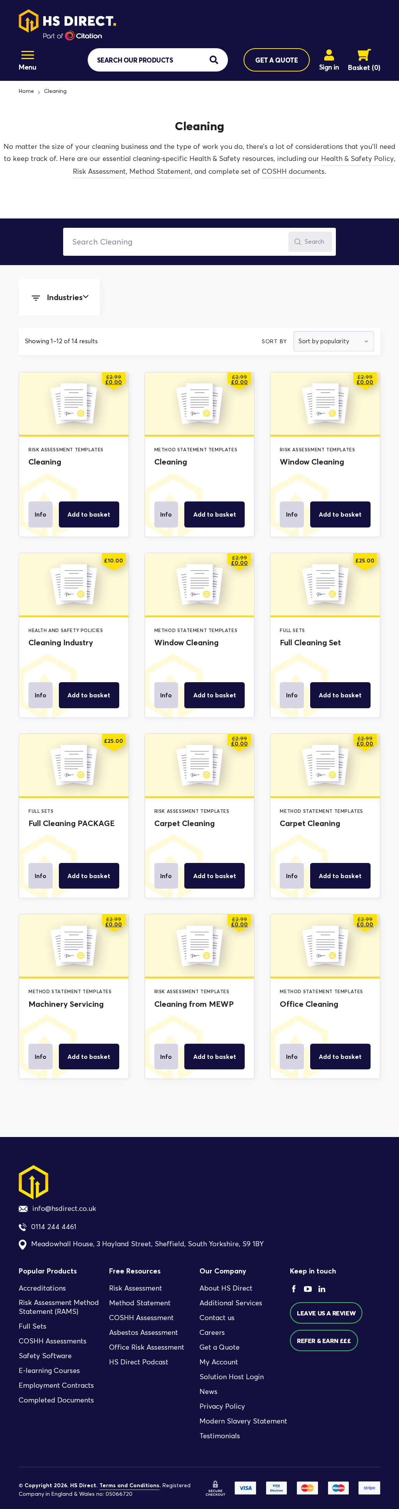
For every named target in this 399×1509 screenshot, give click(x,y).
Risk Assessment (99, 171)
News (208, 1392)
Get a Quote (220, 1347)
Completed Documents (56, 1400)
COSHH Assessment (141, 1318)
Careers (212, 1333)
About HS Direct (226, 1288)
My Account (219, 1362)
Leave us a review (326, 1313)
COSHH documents (293, 171)
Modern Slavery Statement (243, 1421)
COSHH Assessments (53, 1341)
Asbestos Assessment (143, 1333)
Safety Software (45, 1356)
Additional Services (231, 1303)
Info (40, 514)
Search (314, 241)
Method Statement (160, 171)
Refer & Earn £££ (324, 1341)
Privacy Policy (222, 1406)
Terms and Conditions (129, 1485)
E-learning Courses (49, 1370)
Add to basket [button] (88, 514)
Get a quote (276, 60)
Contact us (217, 1318)
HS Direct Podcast (138, 1362)
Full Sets (32, 1326)
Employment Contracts (56, 1385)
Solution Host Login (232, 1377)
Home (26, 91)
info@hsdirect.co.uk (64, 1208)
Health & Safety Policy (357, 158)
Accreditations (42, 1288)
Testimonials (220, 1436)
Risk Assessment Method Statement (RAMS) (59, 1307)
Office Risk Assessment (146, 1347)
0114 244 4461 (53, 1227)
